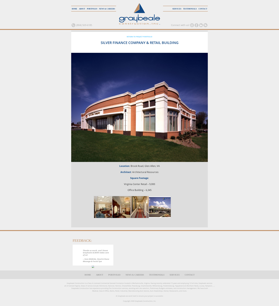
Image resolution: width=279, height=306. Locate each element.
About (82, 9)
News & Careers (107, 9)
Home (74, 9)
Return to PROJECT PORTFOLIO (139, 37)
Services (176, 9)
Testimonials (190, 9)
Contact (202, 9)
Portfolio (92, 9)
